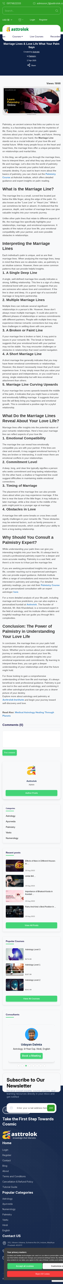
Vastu (8, 832)
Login (32, 20)
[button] (18, 1066)
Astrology (10, 816)
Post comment (9, 752)
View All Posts (31, 925)
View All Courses (31, 998)
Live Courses (36, 36)
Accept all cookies (25, 1266)
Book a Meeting (31, 1055)
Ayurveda (11, 821)
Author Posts (31, 793)
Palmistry (32, 56)
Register (43, 20)
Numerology (12, 838)
